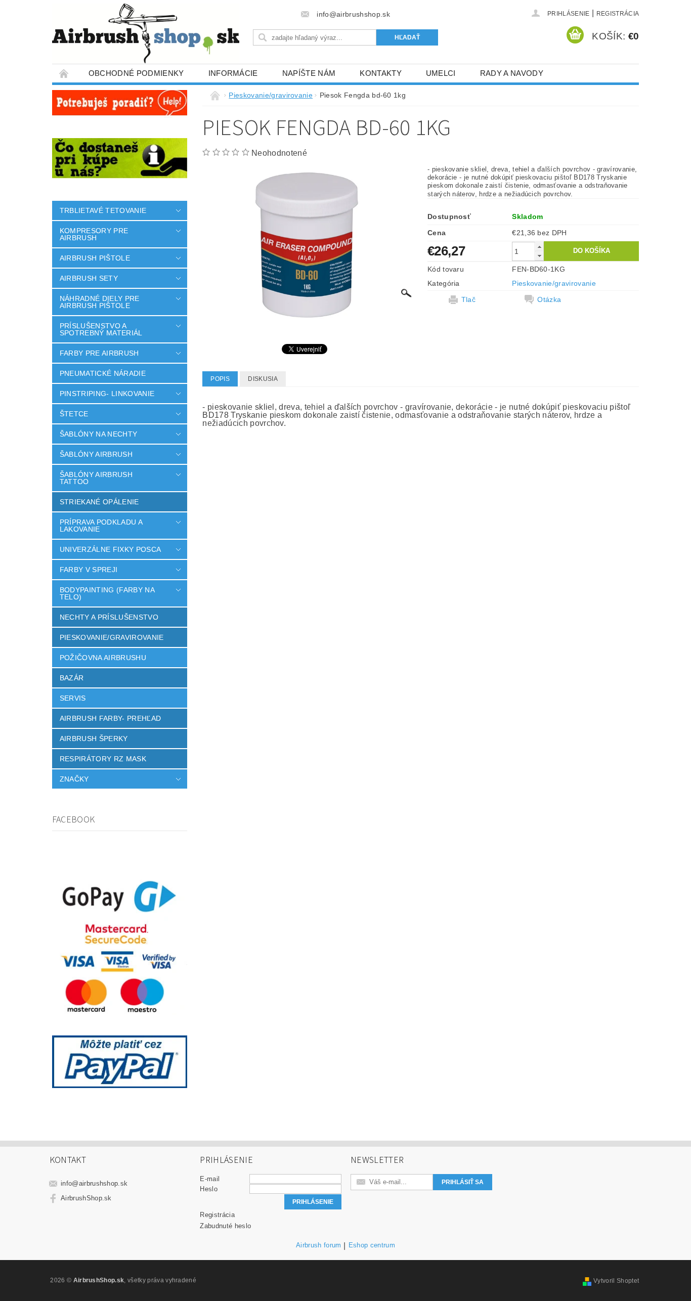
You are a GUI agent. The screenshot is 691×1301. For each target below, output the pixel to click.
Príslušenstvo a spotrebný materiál (101, 329)
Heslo (209, 1189)
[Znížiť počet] (539, 256)
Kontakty (381, 73)
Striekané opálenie (99, 502)
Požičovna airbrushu (103, 658)
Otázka (549, 299)
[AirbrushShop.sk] (145, 33)
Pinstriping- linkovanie (107, 393)
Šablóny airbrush (96, 454)
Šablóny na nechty (98, 434)
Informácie (233, 73)
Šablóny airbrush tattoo (96, 478)
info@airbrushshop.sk (94, 1183)
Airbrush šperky (94, 738)
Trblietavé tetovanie (103, 210)
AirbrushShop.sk (86, 1198)
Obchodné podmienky (136, 73)
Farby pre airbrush (99, 353)
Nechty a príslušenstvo (109, 617)
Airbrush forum (318, 1245)
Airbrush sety (89, 278)
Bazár (72, 678)
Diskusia (263, 378)
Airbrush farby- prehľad (110, 718)
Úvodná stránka (64, 73)
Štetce (74, 414)
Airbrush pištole (95, 258)
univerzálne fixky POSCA (110, 549)
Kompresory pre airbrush (94, 234)
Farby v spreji (88, 570)
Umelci (441, 73)
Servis (73, 698)
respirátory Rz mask (103, 759)
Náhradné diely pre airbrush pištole (100, 302)
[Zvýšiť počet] (539, 246)
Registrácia (617, 13)
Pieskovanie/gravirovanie (112, 637)
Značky (74, 779)
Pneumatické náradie (103, 373)
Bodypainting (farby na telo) (107, 593)
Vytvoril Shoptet (616, 1280)
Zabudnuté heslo (225, 1226)
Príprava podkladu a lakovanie (101, 525)
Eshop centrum (372, 1245)
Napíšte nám (309, 73)
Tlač (468, 299)
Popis (220, 378)
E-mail (210, 1179)
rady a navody (511, 73)
